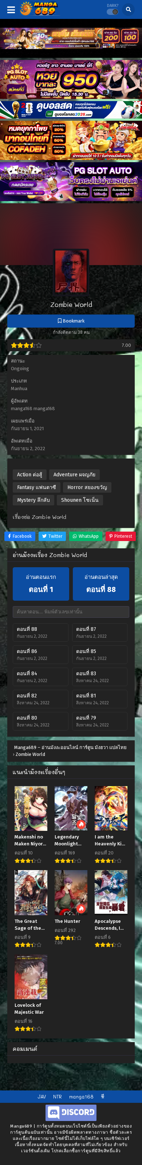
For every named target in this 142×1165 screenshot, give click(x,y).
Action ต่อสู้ (29, 475)
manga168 (81, 1096)
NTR (57, 1096)
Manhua (19, 388)
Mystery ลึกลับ (33, 500)
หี (102, 1096)
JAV (42, 1096)
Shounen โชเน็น (80, 500)
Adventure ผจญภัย (74, 475)
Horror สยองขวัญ (87, 487)
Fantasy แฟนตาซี (36, 487)
